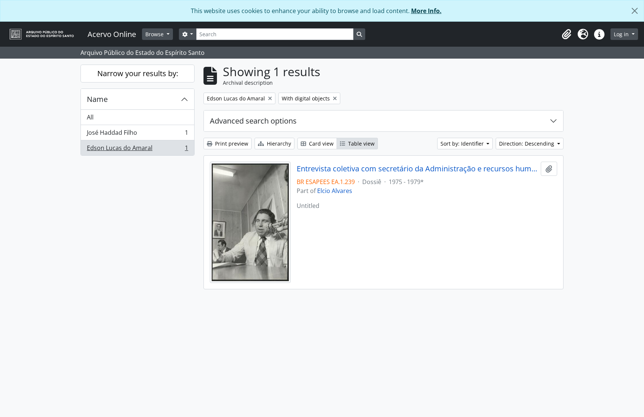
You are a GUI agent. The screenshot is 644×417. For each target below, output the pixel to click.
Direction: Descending (527, 143)
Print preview (231, 143)
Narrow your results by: (137, 73)
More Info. (426, 11)
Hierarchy (278, 143)
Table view (361, 143)
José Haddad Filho (137, 134)
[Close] (635, 10)
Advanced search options (253, 121)
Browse (155, 34)
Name (97, 99)
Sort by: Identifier (463, 143)
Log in (622, 34)
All (90, 117)
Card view (320, 143)
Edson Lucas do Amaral (137, 149)
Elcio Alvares (334, 191)
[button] (566, 34)
